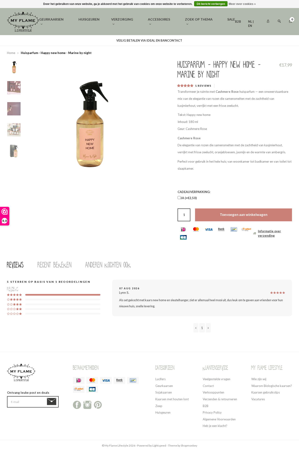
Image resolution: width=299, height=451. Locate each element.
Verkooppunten (213, 392)
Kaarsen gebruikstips (265, 392)
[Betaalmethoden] (183, 229)
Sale (231, 19)
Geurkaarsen (51, 19)
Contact (208, 386)
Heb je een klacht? (215, 426)
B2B (238, 21)
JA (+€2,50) (189, 198)
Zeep (158, 406)
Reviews (15, 264)
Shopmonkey (189, 445)
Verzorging (122, 19)
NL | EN (251, 22)
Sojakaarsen (163, 392)
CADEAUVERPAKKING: (194, 192)
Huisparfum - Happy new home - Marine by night (56, 53)
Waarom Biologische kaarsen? (271, 386)
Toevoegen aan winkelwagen (243, 214)
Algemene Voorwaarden (219, 419)
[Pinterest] (98, 404)
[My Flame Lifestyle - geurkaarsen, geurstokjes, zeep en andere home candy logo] (23, 21)
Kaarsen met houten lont (172, 399)
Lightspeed (159, 445)
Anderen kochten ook (108, 264)
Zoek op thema (199, 19)
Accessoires (159, 19)
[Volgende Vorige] (208, 328)
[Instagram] (87, 404)
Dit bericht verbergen (211, 4)
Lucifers (160, 379)
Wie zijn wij (258, 379)
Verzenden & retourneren (220, 399)
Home (11, 53)
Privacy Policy (212, 412)
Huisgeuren (89, 19)
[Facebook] (77, 404)
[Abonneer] (52, 401)
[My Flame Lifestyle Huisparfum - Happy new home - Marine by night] (88, 120)
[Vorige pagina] (195, 328)
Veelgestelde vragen (216, 379)
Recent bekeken (54, 264)
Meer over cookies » (242, 4)
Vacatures (258, 399)
